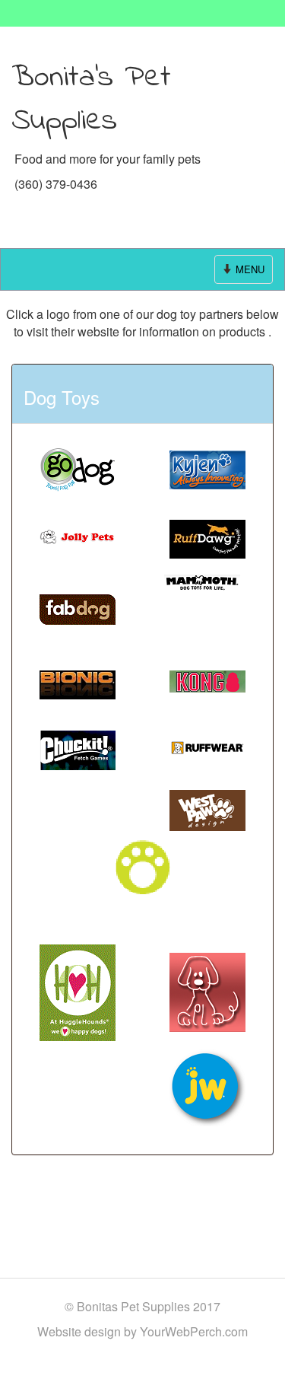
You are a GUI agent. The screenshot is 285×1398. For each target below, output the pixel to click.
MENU (244, 273)
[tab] (142, 393)
